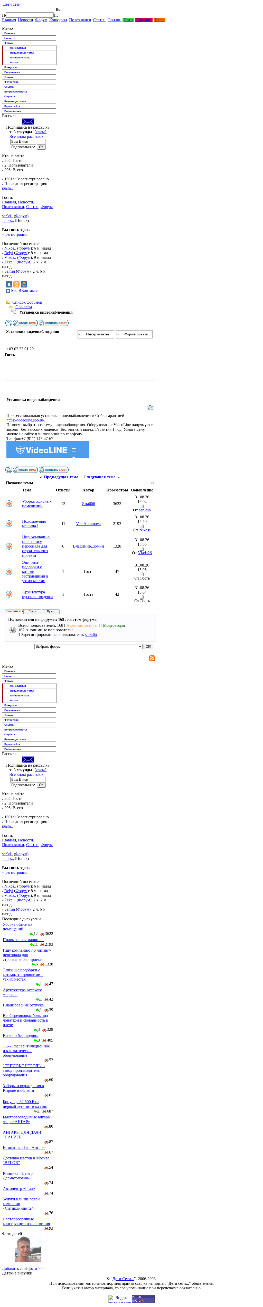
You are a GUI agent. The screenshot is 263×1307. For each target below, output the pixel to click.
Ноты (128, 20)
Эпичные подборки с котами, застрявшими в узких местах (35, 571)
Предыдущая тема (61, 477)
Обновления (18, 47)
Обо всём (23, 307)
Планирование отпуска (23, 1005)
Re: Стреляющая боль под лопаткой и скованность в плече (25, 1020)
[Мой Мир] (24, 284)
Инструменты (97, 334)
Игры (159, 20)
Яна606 (88, 503)
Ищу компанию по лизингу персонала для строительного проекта (36, 546)
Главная (9, 20)
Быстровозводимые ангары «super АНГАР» (27, 1119)
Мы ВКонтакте (24, 290)
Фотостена (11, 81)
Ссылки (114, 20)
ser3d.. (7, 216)
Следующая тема (99, 477)
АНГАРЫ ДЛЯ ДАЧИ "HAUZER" (22, 1134)
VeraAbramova (88, 523)
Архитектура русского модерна (37, 594)
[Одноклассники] (16, 284)
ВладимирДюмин (88, 546)
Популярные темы (22, 52)
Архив (14, 62)
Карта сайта (12, 106)
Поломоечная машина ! (34, 523)
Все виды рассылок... (27, 136)
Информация (12, 111)
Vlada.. (10, 257)
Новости (25, 20)
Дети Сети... (123, 1279)
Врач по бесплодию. (20, 1035)
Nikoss (145, 530)
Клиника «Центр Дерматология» (18, 1175)
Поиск (32, 611)
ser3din (145, 510)
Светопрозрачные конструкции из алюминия (26, 1221)
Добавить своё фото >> (22, 1268)
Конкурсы (58, 20)
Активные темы (20, 57)
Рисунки (144, 20)
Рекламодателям (15, 101)
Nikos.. (10, 248)
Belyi (8, 253)
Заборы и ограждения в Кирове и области (23, 1088)
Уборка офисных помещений (37, 503)
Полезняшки (80, 20)
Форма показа (136, 334)
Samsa (9, 271)
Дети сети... (13, 4)
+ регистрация (14, 234)
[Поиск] (4, 15)
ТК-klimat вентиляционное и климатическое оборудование (26, 1050)
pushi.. (7, 188)
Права (50, 611)
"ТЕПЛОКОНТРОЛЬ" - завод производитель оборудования (24, 1070)
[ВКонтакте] (9, 284)
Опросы (9, 96)
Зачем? (40, 132)
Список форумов (27, 302)
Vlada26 (145, 553)
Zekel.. (10, 262)
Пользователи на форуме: (20, 610)
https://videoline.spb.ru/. (25, 420)
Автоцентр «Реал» (19, 1188)
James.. (8, 220)
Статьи (99, 20)
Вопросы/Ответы (15, 91)
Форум (41, 20)
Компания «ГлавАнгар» (24, 1147)
